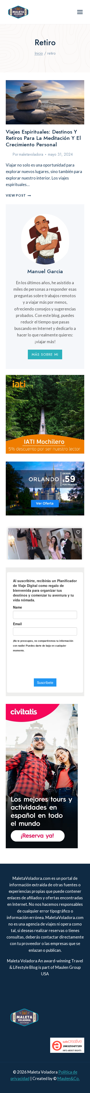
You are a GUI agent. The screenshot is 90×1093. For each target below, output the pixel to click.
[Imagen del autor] (8, 154)
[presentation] (45, 102)
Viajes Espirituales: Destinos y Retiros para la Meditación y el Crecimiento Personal (43, 138)
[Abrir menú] (79, 12)
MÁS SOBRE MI (45, 354)
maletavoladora (31, 154)
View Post (18, 195)
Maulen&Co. (68, 1078)
